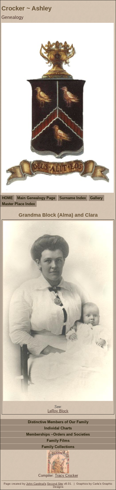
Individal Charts (58, 428)
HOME (7, 198)
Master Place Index (18, 204)
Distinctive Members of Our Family (58, 422)
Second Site (55, 483)
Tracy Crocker (66, 475)
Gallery (96, 198)
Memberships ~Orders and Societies (58, 434)
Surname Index (72, 198)
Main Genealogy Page (36, 198)
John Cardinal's (36, 483)
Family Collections (58, 447)
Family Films (58, 440)
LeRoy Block (58, 411)
